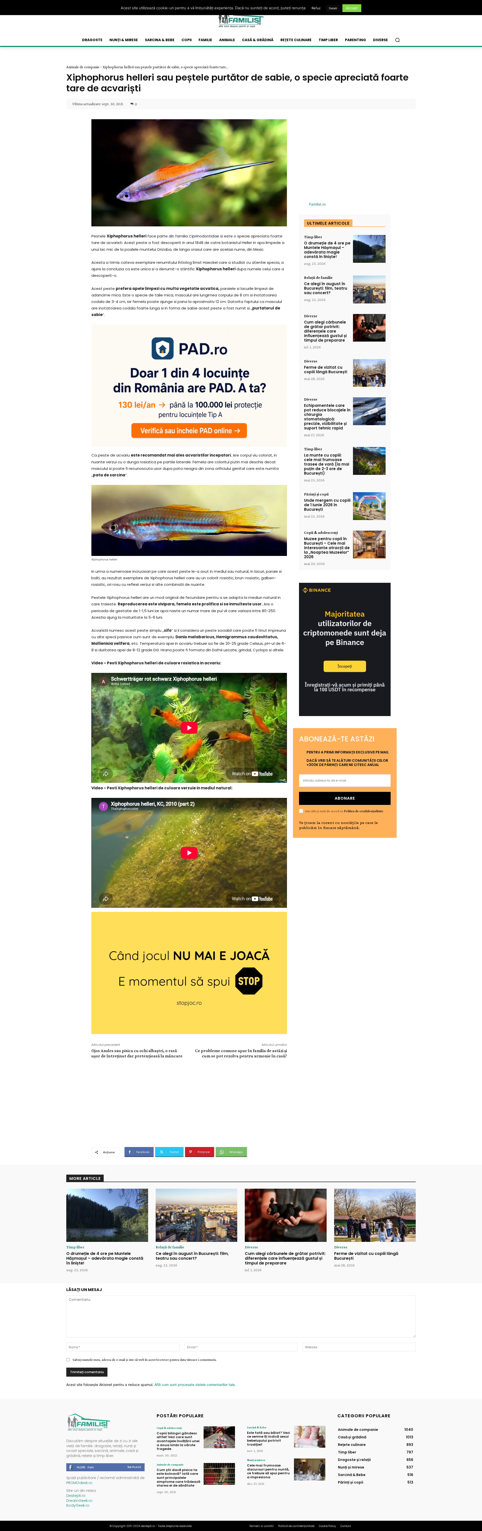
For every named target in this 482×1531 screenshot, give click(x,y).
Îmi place (134, 1467)
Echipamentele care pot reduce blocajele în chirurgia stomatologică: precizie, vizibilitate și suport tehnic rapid (327, 417)
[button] (397, 40)
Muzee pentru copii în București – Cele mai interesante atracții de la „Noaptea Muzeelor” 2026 (327, 547)
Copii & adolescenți (321, 533)
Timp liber (313, 237)
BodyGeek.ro (77, 1505)
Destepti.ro (76, 1495)
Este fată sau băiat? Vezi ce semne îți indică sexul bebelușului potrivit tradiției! (268, 1438)
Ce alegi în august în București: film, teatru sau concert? (325, 288)
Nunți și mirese (256, 1459)
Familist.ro (317, 204)
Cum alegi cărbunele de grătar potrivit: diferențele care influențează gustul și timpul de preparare (325, 331)
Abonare (345, 798)
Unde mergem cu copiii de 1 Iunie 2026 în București (327, 505)
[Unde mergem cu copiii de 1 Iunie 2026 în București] (369, 506)
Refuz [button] (316, 8)
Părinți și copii (316, 494)
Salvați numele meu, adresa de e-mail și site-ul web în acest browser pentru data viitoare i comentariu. (145, 1360)
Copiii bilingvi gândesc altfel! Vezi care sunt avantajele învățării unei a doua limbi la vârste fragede (178, 1441)
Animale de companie (82, 67)
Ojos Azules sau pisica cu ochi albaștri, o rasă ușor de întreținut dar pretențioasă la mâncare (137, 1053)
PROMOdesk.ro (79, 1482)
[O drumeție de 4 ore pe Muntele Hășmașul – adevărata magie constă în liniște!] (369, 249)
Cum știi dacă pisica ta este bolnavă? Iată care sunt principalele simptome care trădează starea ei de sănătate (178, 1478)
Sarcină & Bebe (256, 1427)
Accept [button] (352, 8)
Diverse (310, 316)
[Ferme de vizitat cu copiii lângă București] (369, 373)
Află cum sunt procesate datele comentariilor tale (194, 1384)
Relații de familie (318, 278)
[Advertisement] (189, 1102)
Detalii (333, 8)
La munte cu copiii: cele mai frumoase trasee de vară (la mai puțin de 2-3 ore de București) (326, 464)
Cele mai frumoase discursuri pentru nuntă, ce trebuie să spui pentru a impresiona (268, 1471)
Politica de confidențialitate (363, 811)
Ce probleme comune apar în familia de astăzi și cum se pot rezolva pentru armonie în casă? (241, 1053)
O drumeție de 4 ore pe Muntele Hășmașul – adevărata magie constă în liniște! (327, 249)
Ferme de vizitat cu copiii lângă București (325, 369)
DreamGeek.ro (79, 1500)
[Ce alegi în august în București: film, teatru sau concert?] (369, 289)
